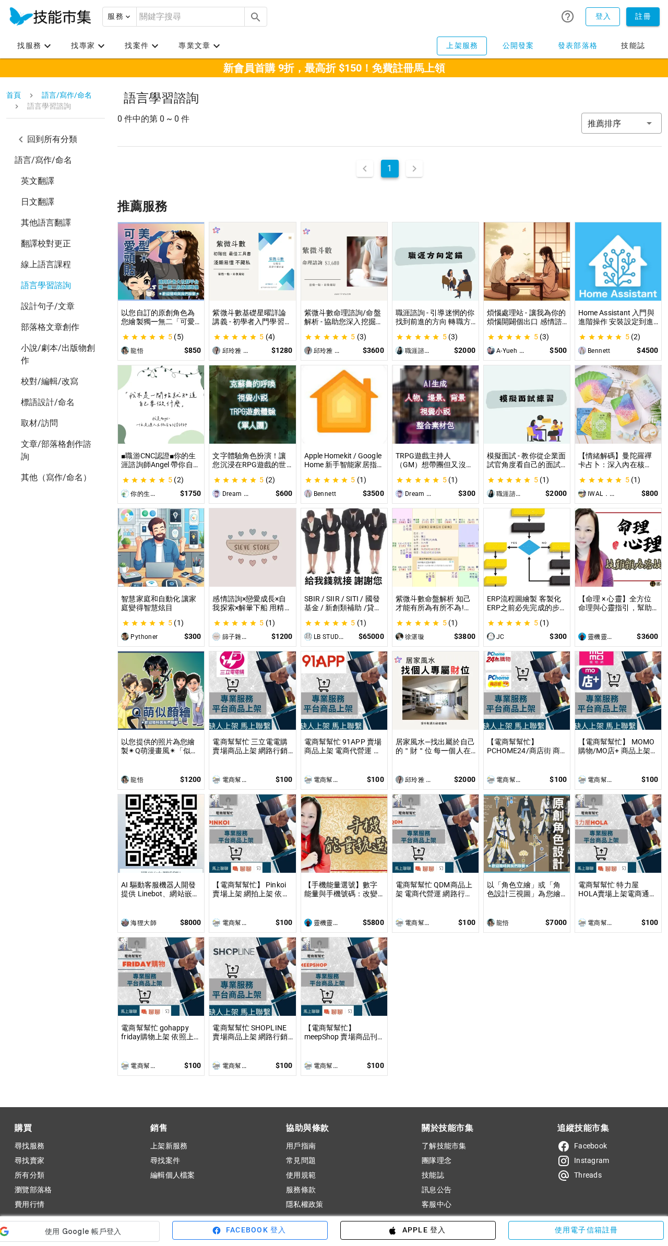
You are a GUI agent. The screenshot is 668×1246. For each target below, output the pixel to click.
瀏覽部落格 (33, 1189)
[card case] (50, 16)
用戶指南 (301, 1146)
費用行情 (29, 1204)
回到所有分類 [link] (52, 139)
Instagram (591, 1160)
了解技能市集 (444, 1146)
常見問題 (301, 1160)
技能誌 (433, 1175)
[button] (119, 16)
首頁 (13, 95)
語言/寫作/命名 (67, 95)
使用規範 (301, 1175)
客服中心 (436, 1204)
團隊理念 (436, 1160)
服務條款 (301, 1189)
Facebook (590, 1146)
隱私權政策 (304, 1204)
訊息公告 (436, 1189)
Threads (588, 1175)
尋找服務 (29, 1146)
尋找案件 (165, 1160)
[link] (55, 181)
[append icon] (255, 17)
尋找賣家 (29, 1160)
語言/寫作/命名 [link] (43, 160)
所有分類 (29, 1175)
